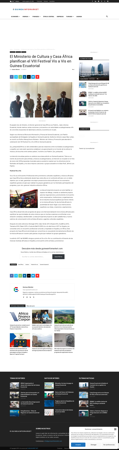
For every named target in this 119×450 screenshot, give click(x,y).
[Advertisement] (59, 35)
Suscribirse (58, 257)
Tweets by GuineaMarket (86, 148)
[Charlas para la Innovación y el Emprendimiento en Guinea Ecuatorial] (14, 395)
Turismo (69, 16)
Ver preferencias (109, 445)
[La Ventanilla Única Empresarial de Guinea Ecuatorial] (14, 404)
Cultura (27, 264)
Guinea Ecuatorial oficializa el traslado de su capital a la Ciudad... (99, 385)
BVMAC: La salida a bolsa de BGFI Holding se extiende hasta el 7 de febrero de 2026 (97, 94)
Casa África (20, 264)
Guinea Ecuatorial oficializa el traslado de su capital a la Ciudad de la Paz (93, 74)
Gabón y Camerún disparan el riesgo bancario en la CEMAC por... (99, 412)
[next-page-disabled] (83, 136)
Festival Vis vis (34, 264)
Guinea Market (16, 69)
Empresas (60, 16)
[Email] (29, 77)
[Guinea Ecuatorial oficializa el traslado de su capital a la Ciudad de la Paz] (83, 385)
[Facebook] (92, 1)
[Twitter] (101, 1)
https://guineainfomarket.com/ (30, 289)
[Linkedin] (95, 1)
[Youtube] (107, 1)
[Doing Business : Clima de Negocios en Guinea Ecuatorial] (14, 413)
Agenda (79, 16)
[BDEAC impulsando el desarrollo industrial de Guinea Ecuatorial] (14, 385)
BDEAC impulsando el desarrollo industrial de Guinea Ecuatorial (30, 385)
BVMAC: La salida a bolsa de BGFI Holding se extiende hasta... (98, 403)
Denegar (94, 445)
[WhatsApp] (104, 1)
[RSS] (31, 297)
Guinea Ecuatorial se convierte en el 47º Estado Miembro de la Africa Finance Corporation (19, 327)
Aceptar (78, 445)
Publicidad (39, 1)
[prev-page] (11, 358)
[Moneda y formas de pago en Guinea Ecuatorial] (49, 385)
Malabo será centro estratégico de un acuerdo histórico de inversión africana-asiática (42, 327)
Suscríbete (52, 1)
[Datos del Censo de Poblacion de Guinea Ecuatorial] (49, 394)
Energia (25, 16)
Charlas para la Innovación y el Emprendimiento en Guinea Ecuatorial (30, 394)
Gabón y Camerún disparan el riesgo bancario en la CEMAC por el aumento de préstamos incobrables (98, 103)
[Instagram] (27, 297)
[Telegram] (98, 1)
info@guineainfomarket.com (53, 441)
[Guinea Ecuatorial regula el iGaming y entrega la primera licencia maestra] (42, 340)
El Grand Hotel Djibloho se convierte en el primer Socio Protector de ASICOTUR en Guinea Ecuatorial (98, 112)
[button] (115, 429)
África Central (48, 16)
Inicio (11, 49)
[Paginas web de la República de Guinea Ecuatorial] (49, 403)
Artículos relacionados (17, 306)
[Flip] (37, 77)
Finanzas (35, 16)
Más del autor (31, 306)
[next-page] (14, 358)
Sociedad (18, 52)
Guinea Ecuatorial (44, 264)
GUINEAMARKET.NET (32, 448)
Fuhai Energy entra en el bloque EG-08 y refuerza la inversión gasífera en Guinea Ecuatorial (98, 85)
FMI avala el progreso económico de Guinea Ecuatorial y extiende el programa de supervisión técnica (64, 350)
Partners (46, 1)
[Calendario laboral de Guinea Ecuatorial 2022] (49, 412)
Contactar (59, 448)
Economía (14, 16)
